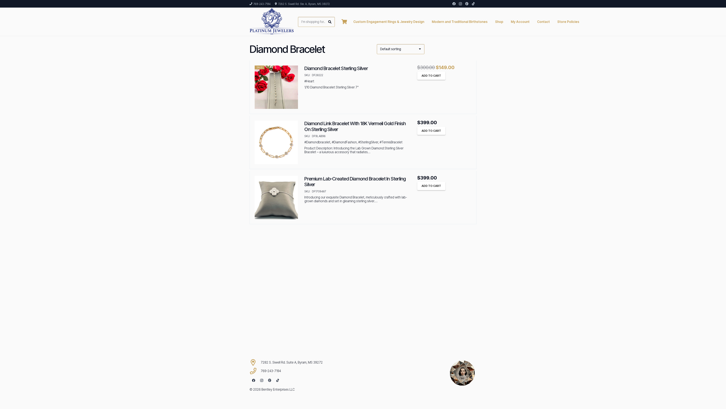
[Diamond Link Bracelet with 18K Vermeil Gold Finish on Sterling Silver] (276, 142)
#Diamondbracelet (317, 142)
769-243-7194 (271, 371)
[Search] (330, 22)
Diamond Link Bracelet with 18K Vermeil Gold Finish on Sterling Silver (355, 126)
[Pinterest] (467, 4)
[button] (582, 22)
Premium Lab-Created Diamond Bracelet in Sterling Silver (355, 181)
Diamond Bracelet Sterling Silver (336, 68)
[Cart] (344, 21)
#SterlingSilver (368, 142)
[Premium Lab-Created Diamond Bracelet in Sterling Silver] (276, 197)
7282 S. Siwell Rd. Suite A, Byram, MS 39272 (292, 362)
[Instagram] (460, 4)
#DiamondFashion (344, 142)
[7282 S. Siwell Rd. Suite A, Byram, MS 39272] (255, 362)
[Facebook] (454, 4)
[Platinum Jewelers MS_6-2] (272, 22)
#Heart (309, 81)
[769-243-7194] (255, 371)
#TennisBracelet (391, 142)
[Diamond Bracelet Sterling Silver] (276, 87)
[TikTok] (473, 4)
